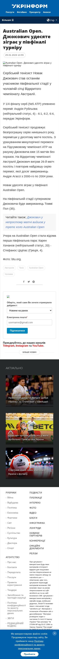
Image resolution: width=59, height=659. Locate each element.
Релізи (34, 553)
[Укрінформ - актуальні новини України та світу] (29, 6)
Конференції (37, 540)
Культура (12, 538)
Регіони (11, 528)
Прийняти (29, 654)
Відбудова (12, 502)
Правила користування (14, 583)
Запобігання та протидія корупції (16, 596)
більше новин (29, 352)
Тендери (12, 590)
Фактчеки (12, 517)
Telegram (8, 345)
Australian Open (36, 268)
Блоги (33, 518)
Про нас (11, 562)
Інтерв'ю (35, 502)
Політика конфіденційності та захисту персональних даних (16, 607)
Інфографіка (37, 523)
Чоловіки (9, 274)
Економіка (12, 512)
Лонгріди (35, 528)
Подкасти (36, 492)
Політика (12, 507)
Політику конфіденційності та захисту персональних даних (30, 645)
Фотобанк (22, 12)
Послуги (10, 12)
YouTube (37, 345)
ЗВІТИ (10, 618)
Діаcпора (12, 543)
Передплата (13, 572)
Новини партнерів (36, 534)
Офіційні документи (37, 547)
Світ (9, 522)
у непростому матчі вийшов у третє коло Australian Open (25, 222)
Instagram (22, 345)
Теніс (21, 268)
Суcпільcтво (13, 533)
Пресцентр (34, 12)
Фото (33, 507)
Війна (10, 497)
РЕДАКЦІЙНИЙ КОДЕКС (15, 624)
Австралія (9, 268)
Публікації (36, 497)
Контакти (12, 567)
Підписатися (17, 330)
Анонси (47, 12)
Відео (33, 513)
